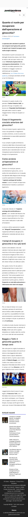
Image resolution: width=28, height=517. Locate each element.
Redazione (12, 481)
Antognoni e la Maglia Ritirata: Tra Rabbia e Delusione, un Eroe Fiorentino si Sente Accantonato (15, 420)
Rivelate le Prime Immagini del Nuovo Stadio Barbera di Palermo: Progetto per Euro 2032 (15, 472)
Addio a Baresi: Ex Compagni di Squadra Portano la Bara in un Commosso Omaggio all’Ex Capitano (14, 443)
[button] (20, 15)
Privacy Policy (20, 481)
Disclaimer (14, 483)
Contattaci (14, 506)
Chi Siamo (6, 481)
